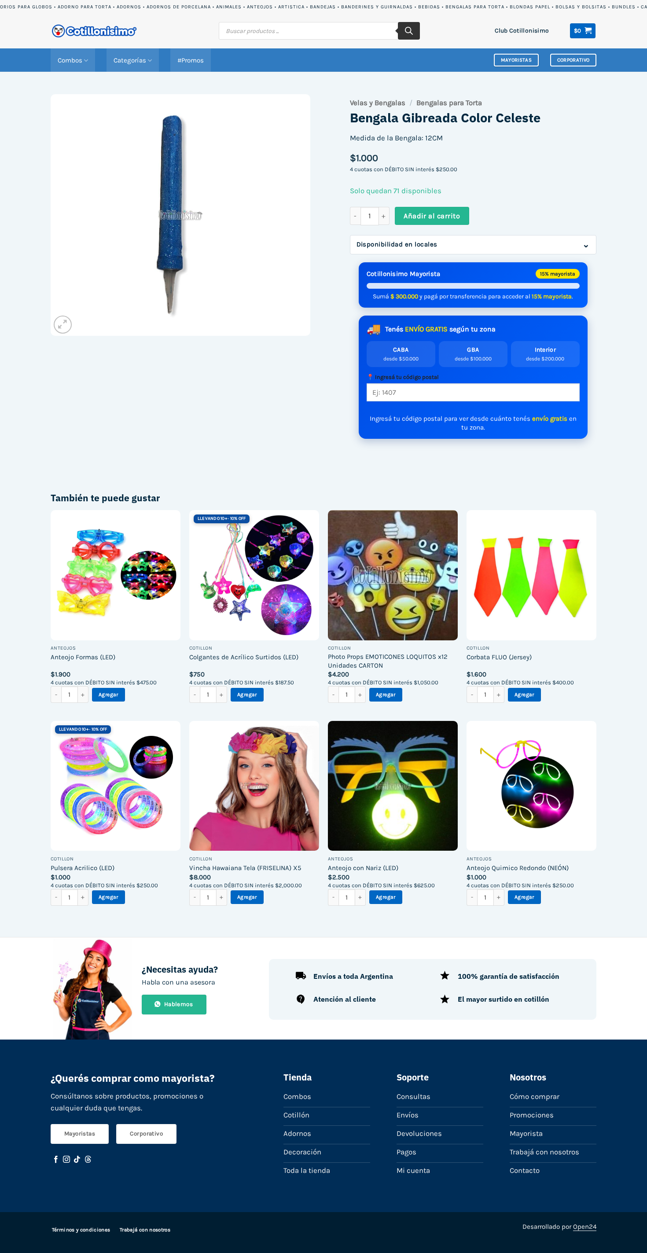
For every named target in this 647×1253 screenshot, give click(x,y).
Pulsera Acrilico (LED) (82, 868)
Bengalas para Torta (449, 103)
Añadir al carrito (432, 216)
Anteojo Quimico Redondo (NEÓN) (518, 868)
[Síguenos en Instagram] (66, 1160)
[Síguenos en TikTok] (77, 1160)
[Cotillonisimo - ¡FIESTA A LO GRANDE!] (95, 31)
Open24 (584, 1227)
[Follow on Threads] (88, 1160)
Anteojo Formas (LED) (83, 657)
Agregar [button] (108, 694)
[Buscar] (409, 31)
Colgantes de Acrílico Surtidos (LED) (243, 657)
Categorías (130, 60)
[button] (583, 30)
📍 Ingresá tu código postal (403, 377)
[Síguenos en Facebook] (55, 1160)
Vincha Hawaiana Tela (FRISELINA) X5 (245, 868)
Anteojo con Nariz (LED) (363, 868)
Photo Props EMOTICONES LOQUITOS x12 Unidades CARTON (388, 661)
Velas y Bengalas (377, 103)
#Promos (190, 60)
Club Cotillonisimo (522, 30)
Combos (70, 60)
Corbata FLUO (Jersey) (499, 657)
